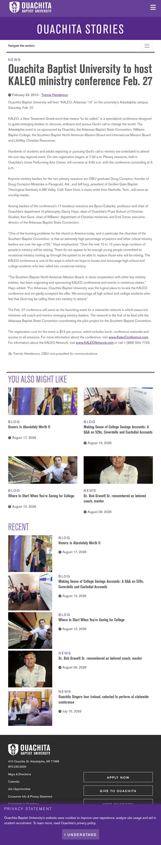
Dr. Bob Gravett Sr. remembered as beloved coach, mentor (100, 658)
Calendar (13, 781)
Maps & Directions (19, 774)
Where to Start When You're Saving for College (41, 495)
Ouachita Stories (80, 29)
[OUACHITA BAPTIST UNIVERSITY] (29, 749)
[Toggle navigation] (147, 46)
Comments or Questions (23, 803)
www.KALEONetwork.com (95, 343)
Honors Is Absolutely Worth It (29, 426)
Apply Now (118, 777)
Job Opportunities (19, 789)
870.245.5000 (17, 766)
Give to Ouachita (118, 791)
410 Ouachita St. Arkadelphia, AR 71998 (33, 761)
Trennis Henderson (54, 95)
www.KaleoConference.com (128, 337)
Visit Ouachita (118, 804)
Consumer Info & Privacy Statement (30, 796)
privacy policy (86, 823)
